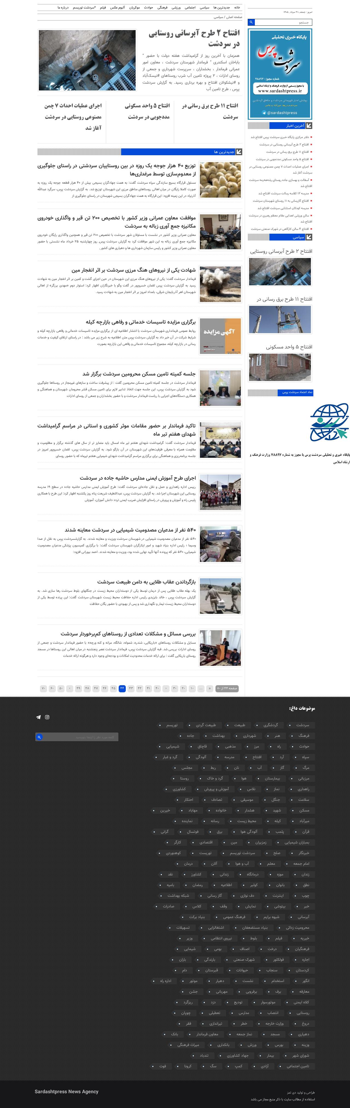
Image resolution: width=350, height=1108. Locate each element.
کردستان (302, 971)
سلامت (303, 800)
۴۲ (139, 688)
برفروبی (251, 992)
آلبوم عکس (117, 7)
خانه (237, 7)
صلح (276, 853)
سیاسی (204, 7)
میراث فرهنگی (188, 1045)
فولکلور (278, 960)
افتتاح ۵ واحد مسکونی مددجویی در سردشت (282, 159)
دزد (213, 1002)
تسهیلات (183, 928)
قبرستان (211, 971)
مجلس (187, 768)
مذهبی (230, 747)
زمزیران (260, 843)
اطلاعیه (226, 885)
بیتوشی (279, 907)
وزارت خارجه (275, 1024)
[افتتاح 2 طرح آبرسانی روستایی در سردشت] (87, 91)
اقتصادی (206, 843)
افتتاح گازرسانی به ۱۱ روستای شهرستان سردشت (281, 201)
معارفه (304, 992)
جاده (190, 736)
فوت (162, 1066)
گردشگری (271, 725)
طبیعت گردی (206, 725)
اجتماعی (190, 7)
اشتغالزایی (216, 928)
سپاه (305, 757)
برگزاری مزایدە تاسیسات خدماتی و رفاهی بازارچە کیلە (141, 322)
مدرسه (229, 757)
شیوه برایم (271, 917)
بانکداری (223, 1045)
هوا (244, 779)
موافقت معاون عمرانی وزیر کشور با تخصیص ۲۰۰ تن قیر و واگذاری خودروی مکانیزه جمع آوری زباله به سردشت (116, 222)
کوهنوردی (173, 853)
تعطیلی (214, 1013)
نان (236, 768)
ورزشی (176, 7)
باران (182, 960)
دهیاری (303, 1034)
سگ (213, 1066)
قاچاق (202, 747)
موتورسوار (268, 1002)
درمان (188, 864)
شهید (277, 811)
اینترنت (278, 896)
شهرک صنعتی (244, 960)
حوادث (148, 7)
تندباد (204, 1056)
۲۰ (183, 688)
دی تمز (291, 1092)
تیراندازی (215, 1024)
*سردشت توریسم (84, 7)
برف (278, 992)
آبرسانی (303, 917)
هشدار (250, 811)
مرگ (306, 768)
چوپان (186, 1013)
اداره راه (165, 981)
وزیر (189, 939)
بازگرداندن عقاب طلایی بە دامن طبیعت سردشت (146, 582)
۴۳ (131, 688)
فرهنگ (304, 736)
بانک (174, 1034)
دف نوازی (247, 896)
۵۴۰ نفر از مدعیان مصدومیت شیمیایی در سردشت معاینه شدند (130, 530)
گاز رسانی (215, 896)
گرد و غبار (170, 757)
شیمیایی (172, 747)
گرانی (165, 832)
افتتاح (257, 757)
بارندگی (209, 960)
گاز (282, 768)
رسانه (215, 821)
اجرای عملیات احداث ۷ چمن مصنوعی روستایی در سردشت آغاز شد (72, 117)
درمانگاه (253, 875)
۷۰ (43, 688)
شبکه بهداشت (178, 896)
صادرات (168, 907)
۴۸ (87, 688)
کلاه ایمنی (301, 1002)
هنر (277, 736)
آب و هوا (242, 864)
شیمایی (190, 949)
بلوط (253, 939)
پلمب (280, 832)
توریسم (172, 725)
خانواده (221, 811)
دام (184, 971)
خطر (244, 1024)
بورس (279, 1045)
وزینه (305, 1045)
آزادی (265, 1066)
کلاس (197, 907)
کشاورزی (179, 789)
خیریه (305, 939)
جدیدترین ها (222, 7)
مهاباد (192, 811)
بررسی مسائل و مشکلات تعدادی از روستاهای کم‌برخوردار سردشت (128, 634)
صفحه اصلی (234, 17)
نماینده (187, 821)
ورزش (252, 1045)
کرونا (188, 1066)
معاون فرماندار (207, 1034)
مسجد (275, 1034)
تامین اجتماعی (298, 1066)
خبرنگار (304, 853)
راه (279, 747)
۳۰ (174, 688)
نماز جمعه (244, 1034)
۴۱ (148, 688)
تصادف (216, 800)
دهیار (220, 981)
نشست (248, 981)
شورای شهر (300, 1056)
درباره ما (63, 7)
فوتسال (193, 832)
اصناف (244, 949)
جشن (193, 992)
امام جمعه (301, 864)
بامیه (170, 885)
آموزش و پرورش (216, 789)
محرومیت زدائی (297, 928)
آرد (282, 757)
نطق (306, 885)
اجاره (305, 960)
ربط (213, 768)
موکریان (134, 7)
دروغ (305, 1024)
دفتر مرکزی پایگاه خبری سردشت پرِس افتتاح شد (280, 137)
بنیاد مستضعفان (255, 928)
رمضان (197, 885)
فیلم (103, 7)
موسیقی (247, 800)
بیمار (270, 1056)
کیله (278, 821)
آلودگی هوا (249, 832)
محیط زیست (246, 821)
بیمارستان (272, 779)
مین (234, 843)
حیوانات (242, 971)
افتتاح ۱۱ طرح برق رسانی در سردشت (287, 152)
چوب (305, 896)
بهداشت (218, 736)
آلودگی (201, 757)
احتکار (188, 800)
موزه (280, 875)
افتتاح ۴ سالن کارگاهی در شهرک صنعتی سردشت (280, 229)
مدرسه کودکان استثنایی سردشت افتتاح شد (283, 208)
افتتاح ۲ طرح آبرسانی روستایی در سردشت (284, 144)
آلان (214, 864)
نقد (170, 875)
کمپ (239, 1066)
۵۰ (61, 688)
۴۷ (96, 688)
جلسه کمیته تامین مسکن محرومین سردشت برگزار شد (139, 374)
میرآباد (304, 821)
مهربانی (222, 992)
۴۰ (157, 688)
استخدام (278, 981)
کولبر (254, 885)
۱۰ (192, 688)
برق (219, 832)
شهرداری (249, 736)
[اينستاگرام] (47, 717)
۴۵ (113, 688)
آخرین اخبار (295, 126)
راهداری (303, 789)
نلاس (251, 789)
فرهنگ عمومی (234, 917)
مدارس (244, 1013)
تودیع (238, 1002)
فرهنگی (162, 7)
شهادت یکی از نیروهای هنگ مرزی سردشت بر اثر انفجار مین (134, 270)
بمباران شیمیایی (297, 843)
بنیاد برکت (197, 917)
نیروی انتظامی (221, 939)
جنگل (276, 800)
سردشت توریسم (242, 853)
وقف (223, 907)
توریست (205, 853)
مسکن (304, 811)
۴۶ (104, 688)
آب (259, 768)
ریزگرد (187, 1002)
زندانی (224, 875)
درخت (272, 949)
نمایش (250, 907)
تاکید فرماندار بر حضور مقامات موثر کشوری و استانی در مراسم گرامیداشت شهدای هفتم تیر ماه (116, 430)
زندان (305, 875)
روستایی (303, 1013)
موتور (193, 981)
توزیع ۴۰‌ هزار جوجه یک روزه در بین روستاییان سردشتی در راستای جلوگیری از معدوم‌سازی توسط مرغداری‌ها (116, 170)
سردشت (302, 725)
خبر (306, 907)
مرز (256, 747)
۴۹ (78, 688)
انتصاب (272, 1013)
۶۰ (52, 688)
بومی (217, 949)
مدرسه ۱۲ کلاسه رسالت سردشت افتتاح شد (283, 193)
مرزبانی (303, 779)
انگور (305, 981)
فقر (188, 1024)
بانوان (280, 885)
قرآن (305, 832)
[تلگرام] (38, 717)
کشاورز (196, 875)
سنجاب (272, 971)
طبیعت (239, 725)
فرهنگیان (302, 949)
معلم (271, 864)
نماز (276, 789)
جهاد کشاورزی (238, 1056)
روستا (184, 779)
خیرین (165, 811)
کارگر (177, 843)
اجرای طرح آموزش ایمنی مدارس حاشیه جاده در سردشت (138, 478)
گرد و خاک (215, 779)
